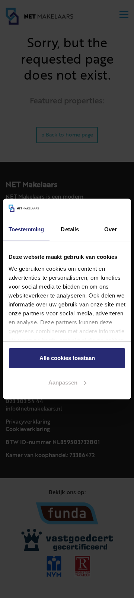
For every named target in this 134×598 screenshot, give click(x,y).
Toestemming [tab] (26, 229)
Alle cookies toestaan (67, 358)
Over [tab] (110, 229)
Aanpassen (62, 382)
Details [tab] (70, 229)
